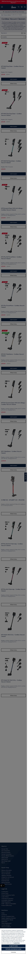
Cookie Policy (16, 943)
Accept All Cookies (13, 945)
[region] (13, 941)
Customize (13, 952)
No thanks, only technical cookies (13, 949)
